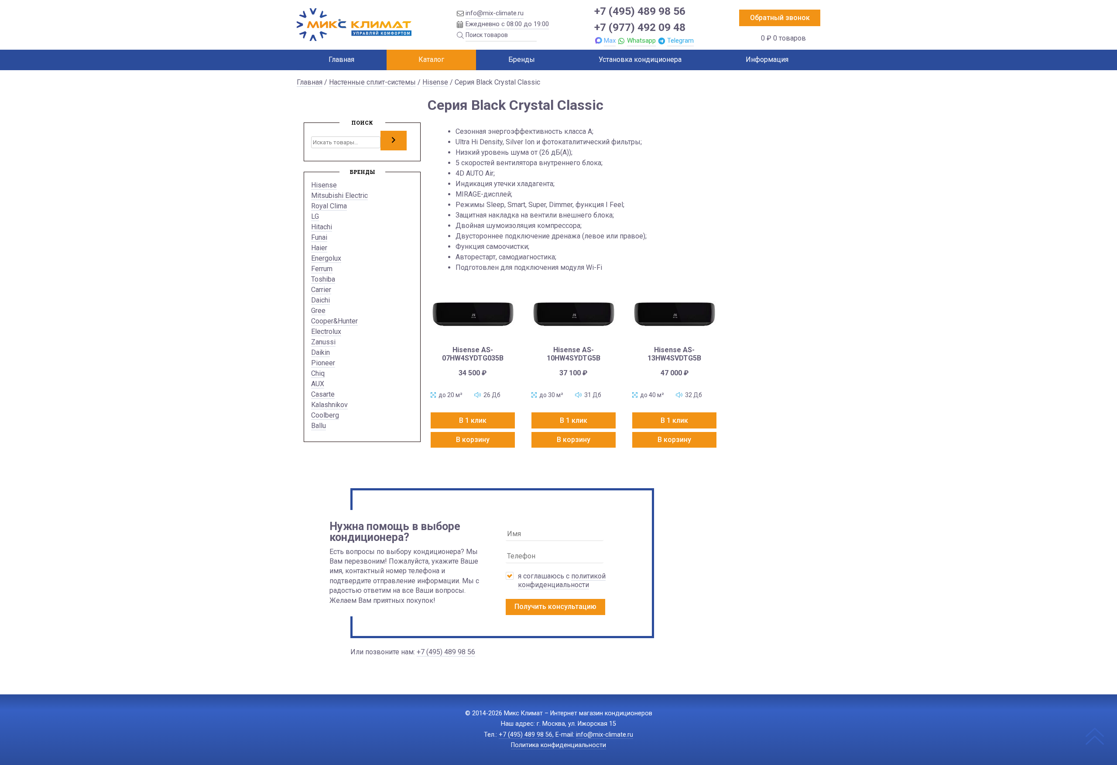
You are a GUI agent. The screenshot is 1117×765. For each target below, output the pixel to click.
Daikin (320, 352)
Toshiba (323, 279)
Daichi (320, 300)
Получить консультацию (555, 606)
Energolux (326, 258)
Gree (318, 310)
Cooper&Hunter (334, 321)
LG (315, 216)
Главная (341, 59)
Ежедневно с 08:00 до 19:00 (507, 24)
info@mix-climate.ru (495, 13)
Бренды (521, 59)
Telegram (680, 40)
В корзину (473, 439)
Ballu (318, 426)
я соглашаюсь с (562, 580)
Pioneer (323, 363)
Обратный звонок (780, 18)
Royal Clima (329, 206)
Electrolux (326, 331)
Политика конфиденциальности (558, 745)
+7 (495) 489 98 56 (639, 11)
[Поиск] (393, 140)
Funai (319, 237)
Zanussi (323, 342)
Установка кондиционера (640, 59)
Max (610, 40)
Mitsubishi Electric (339, 195)
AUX (317, 384)
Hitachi (321, 227)
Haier (319, 248)
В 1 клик (473, 420)
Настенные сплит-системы (372, 82)
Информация (767, 59)
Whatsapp (641, 40)
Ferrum (321, 269)
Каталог (431, 59)
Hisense (435, 82)
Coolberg (325, 415)
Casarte (323, 394)
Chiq (318, 373)
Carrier (321, 290)
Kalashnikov (329, 405)
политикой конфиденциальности (562, 580)
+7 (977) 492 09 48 (639, 27)
